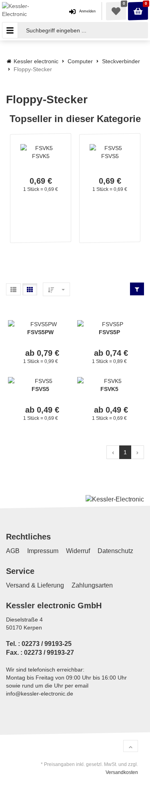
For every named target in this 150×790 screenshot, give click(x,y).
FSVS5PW (40, 332)
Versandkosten (122, 772)
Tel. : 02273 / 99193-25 (39, 643)
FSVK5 (41, 156)
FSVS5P (109, 332)
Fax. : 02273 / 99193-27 (40, 653)
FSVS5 (110, 156)
